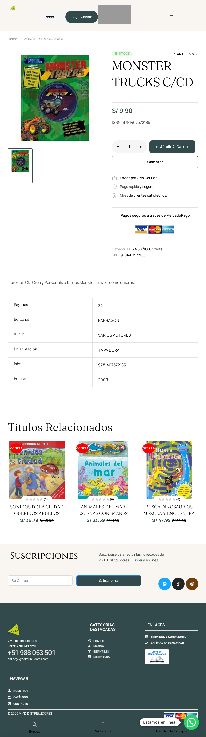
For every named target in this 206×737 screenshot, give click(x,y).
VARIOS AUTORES (114, 335)
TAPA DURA (108, 350)
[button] (96, 56)
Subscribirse (109, 580)
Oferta (157, 249)
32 (100, 305)
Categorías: (121, 249)
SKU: (116, 255)
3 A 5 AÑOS (141, 249)
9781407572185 (112, 365)
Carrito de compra (171, 731)
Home (12, 38)
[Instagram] (192, 584)
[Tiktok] (178, 584)
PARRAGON (108, 320)
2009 (103, 379)
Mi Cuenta (103, 731)
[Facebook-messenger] (164, 584)
